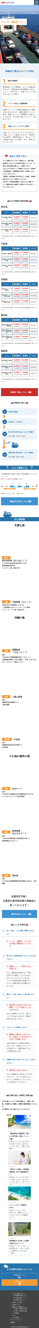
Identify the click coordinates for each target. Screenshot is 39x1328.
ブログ (13, 1315)
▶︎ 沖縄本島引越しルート (20, 1295)
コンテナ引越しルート (18, 1293)
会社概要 (12, 1322)
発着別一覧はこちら (18, 392)
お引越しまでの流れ (17, 1302)
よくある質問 (15, 1317)
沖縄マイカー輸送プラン (18, 1306)
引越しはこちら (19, 1281)
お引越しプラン (16, 1304)
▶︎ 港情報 (16, 1313)
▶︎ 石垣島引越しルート (20, 1298)
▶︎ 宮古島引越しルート (20, 1300)
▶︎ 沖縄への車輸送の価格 (20, 1311)
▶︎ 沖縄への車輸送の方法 (20, 1308)
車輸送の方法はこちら (19, 501)
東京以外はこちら (18, 914)
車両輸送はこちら (19, 1275)
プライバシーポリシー (16, 1320)
